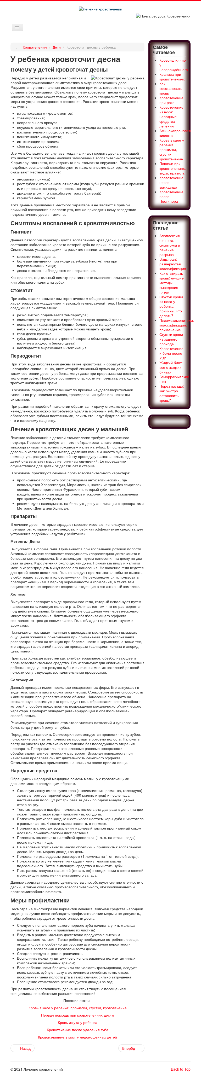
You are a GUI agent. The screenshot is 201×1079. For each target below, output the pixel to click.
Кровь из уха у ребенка (77, 1022)
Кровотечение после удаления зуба (77, 1030)
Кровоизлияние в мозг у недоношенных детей (77, 1037)
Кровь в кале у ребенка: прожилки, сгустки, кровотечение (78, 1008)
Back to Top (181, 1069)
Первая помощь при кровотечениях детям (77, 1015)
